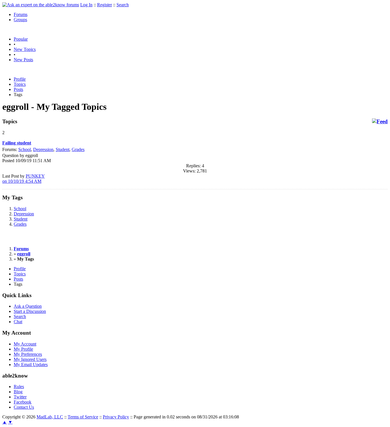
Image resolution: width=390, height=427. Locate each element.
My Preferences (28, 354)
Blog (18, 391)
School (24, 149)
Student (62, 149)
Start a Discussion (30, 311)
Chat (18, 321)
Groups (20, 19)
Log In (86, 4)
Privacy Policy (116, 416)
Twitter (20, 396)
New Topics (25, 49)
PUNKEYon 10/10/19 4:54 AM (23, 179)
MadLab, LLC (50, 416)
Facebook (22, 402)
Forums (20, 14)
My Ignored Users (30, 359)
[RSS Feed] (380, 121)
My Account (25, 343)
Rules (19, 386)
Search (122, 4)
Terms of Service (83, 416)
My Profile (23, 349)
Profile (20, 79)
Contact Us (24, 407)
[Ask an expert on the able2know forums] (40, 4)
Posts (18, 89)
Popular (21, 39)
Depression (43, 149)
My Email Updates (31, 364)
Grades (78, 149)
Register (104, 4)
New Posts (23, 59)
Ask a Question (28, 306)
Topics (20, 84)
